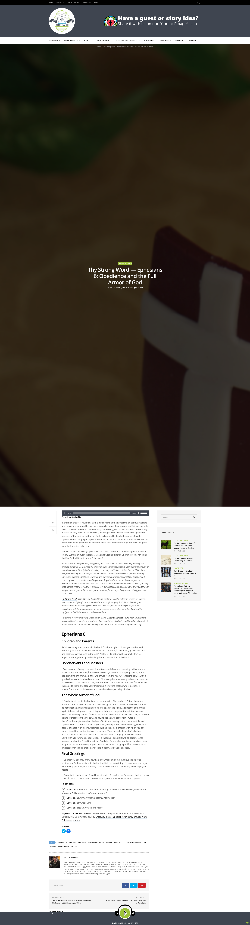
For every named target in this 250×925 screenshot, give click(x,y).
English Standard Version (74, 813)
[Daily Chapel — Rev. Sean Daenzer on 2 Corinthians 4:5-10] (166, 572)
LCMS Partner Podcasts (126, 40)
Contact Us (60, 3)
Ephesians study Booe (96, 843)
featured (109, 843)
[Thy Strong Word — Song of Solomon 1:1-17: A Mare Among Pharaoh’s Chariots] (166, 544)
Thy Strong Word (125, 263)
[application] (105, 513)
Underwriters (86, 3)
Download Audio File (71, 517)
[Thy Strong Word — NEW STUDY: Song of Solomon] (166, 560)
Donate (96, 3)
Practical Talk (102, 40)
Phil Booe (52, 846)
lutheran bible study (133, 843)
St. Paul (74, 846)
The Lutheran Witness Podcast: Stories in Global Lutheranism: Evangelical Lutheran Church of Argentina (185, 589)
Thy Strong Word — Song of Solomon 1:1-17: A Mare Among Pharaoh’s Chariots (184, 545)
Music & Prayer (71, 40)
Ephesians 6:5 (73, 789)
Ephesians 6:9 (73, 802)
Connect (179, 40)
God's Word (118, 843)
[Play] (65, 513)
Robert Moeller (63, 846)
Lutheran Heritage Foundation (120, 617)
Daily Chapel (178, 568)
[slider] (144, 512)
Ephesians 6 (82, 843)
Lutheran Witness (181, 583)
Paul (144, 843)
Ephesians (72, 843)
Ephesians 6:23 (74, 807)
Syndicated (149, 40)
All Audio (53, 40)
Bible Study (62, 843)
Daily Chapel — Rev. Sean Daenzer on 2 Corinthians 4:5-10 (185, 573)
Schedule (164, 40)
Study (86, 40)
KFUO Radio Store (73, 3)
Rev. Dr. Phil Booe (113, 288)
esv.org (76, 820)
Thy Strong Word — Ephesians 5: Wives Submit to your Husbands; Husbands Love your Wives (73, 901)
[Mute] (138, 513)
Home (51, 3)
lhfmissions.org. (134, 624)
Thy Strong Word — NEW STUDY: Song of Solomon (183, 559)
